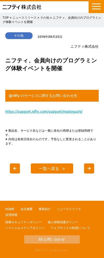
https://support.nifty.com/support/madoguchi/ (44, 111)
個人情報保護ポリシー (63, 222)
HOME (9, 209)
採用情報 (11, 215)
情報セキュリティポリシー (23, 222)
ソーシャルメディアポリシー (25, 228)
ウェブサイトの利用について (70, 228)
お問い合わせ (54, 239)
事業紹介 (45, 209)
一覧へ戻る (49, 168)
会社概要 (26, 209)
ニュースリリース (69, 209)
